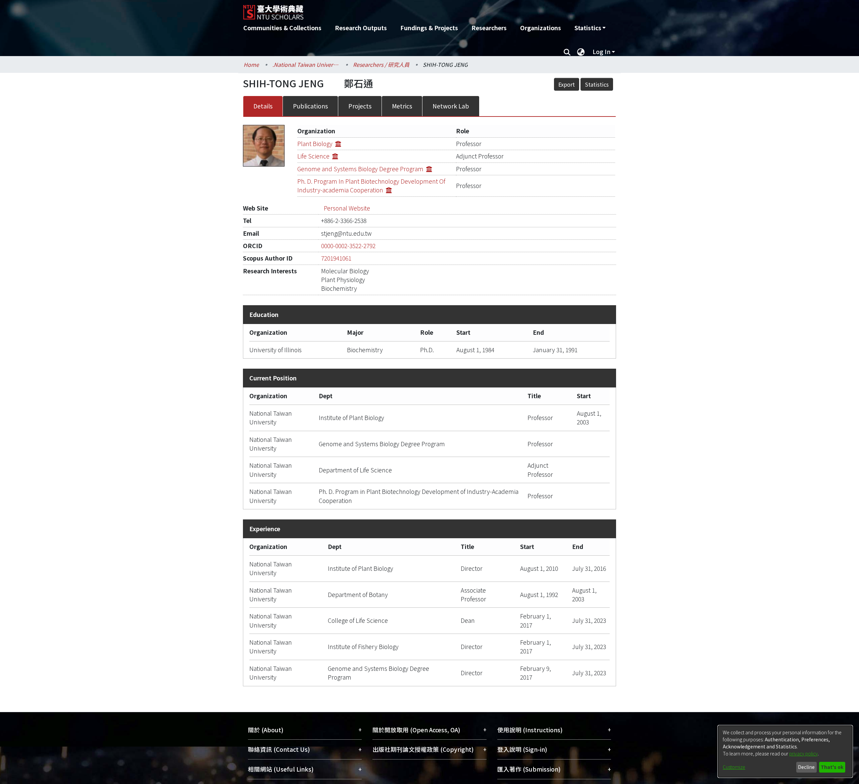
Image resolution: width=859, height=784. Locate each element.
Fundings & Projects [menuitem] (429, 28)
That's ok (832, 767)
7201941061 (336, 258)
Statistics (597, 84)
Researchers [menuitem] (489, 28)
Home (251, 64)
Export (566, 84)
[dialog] (785, 751)
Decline (806, 767)
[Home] (393, 9)
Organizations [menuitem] (540, 28)
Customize (734, 767)
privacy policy (803, 753)
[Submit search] (567, 52)
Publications (310, 106)
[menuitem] (589, 27)
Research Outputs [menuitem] (361, 28)
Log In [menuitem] (601, 51)
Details (262, 106)
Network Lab (451, 106)
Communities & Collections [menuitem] (282, 28)
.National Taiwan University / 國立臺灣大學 (306, 64)
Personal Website (347, 208)
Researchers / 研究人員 (381, 64)
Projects (359, 106)
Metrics (402, 106)
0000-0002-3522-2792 (348, 245)
